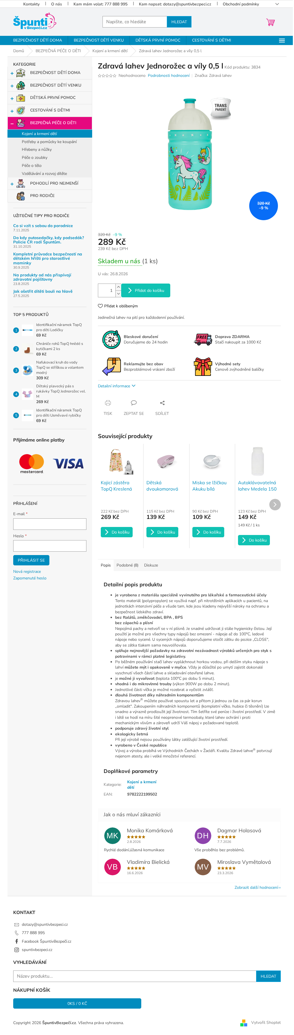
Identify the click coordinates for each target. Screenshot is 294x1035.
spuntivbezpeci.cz (37, 949)
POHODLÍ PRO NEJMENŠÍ (54, 183)
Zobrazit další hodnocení (256, 887)
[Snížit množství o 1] (118, 293)
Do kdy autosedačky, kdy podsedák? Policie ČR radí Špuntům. (48, 240)
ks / (77, 1003)
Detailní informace (114, 386)
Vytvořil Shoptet (266, 1022)
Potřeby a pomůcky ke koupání (49, 141)
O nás (56, 4)
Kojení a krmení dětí (39, 133)
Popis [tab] (106, 565)
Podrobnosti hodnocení (168, 75)
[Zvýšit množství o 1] (118, 287)
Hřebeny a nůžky (37, 149)
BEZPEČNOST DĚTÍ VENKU (55, 85)
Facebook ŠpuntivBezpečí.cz (46, 941)
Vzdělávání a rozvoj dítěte (44, 173)
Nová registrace (27, 571)
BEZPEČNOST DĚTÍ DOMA (55, 72)
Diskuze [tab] (151, 565)
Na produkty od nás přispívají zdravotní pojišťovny (42, 277)
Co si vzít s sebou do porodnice (43, 226)
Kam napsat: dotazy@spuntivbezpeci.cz (175, 4)
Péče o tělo (32, 165)
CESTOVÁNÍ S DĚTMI (50, 110)
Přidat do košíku (149, 290)
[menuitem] (37, 40)
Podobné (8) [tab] (127, 565)
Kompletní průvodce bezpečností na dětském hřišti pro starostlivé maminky (47, 258)
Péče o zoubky (34, 157)
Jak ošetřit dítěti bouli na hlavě (43, 291)
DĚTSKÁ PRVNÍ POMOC (53, 97)
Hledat (179, 21)
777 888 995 (33, 933)
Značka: (213, 75)
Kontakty (31, 4)
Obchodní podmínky (241, 4)
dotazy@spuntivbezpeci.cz (45, 924)
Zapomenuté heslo (30, 578)
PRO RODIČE (42, 195)
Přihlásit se (31, 560)
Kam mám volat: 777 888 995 (100, 4)
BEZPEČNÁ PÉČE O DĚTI (53, 123)
